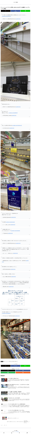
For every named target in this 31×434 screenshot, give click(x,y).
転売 (13, 361)
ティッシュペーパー (6, 361)
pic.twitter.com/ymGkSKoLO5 (17, 125)
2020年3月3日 (18, 106)
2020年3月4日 (14, 115)
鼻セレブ (17, 361)
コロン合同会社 (17, 431)
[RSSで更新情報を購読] (23, 372)
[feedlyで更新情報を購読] (8, 372)
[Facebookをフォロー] (23, 370)
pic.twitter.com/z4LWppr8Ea (15, 230)
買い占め (11, 361)
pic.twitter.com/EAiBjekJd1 (6, 313)
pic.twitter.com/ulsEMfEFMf (13, 112)
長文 (2, 361)
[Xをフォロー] (8, 370)
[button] (28, 233)
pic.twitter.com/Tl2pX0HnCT (6, 16)
